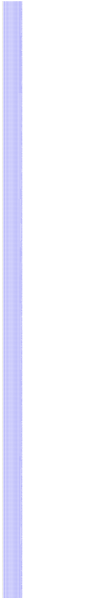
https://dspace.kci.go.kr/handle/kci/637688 (12, 219)
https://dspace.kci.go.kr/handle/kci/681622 (12, 514)
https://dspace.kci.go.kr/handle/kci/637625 (12, 209)
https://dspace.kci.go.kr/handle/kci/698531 (12, 3)
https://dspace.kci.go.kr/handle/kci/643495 (12, 450)
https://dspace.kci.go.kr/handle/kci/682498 (12, 588)
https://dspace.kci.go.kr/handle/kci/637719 (12, 226)
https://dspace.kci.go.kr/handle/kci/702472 (12, 128)
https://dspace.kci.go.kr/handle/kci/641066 (12, 310)
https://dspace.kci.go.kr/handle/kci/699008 (12, 65)
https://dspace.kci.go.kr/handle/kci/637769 (12, 237)
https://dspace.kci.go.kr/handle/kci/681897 (12, 565)
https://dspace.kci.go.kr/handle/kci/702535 (12, 154)
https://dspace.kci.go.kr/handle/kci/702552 (12, 162)
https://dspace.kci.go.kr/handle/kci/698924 (12, 59)
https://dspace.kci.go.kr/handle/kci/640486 (12, 275)
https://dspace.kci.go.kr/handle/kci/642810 (12, 371)
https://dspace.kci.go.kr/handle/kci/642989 (12, 400)
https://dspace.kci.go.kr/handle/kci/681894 (12, 564)
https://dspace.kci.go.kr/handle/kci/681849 (12, 553)
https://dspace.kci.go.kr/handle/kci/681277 (12, 474)
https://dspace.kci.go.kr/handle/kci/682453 (12, 581)
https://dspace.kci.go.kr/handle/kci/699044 (12, 74)
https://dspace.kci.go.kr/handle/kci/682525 (12, 592)
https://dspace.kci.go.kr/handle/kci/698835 (12, 42)
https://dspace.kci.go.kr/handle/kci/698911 (12, 56)
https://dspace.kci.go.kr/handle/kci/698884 (12, 51)
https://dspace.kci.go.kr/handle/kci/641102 (12, 315)
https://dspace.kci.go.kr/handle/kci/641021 (12, 304)
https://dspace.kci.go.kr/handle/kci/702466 (12, 126)
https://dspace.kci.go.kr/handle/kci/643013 (12, 406)
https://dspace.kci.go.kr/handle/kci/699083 (12, 85)
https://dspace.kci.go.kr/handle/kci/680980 (12, 460)
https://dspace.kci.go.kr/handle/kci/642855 (12, 377)
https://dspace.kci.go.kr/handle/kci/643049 (12, 414)
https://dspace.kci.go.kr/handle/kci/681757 (12, 536)
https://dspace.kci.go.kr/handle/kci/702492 (12, 138)
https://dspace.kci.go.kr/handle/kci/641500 (12, 361)
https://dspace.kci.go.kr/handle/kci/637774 (12, 239)
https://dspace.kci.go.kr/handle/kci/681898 (12, 566)
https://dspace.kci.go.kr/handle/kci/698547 (12, 5)
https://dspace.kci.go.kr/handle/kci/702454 (12, 120)
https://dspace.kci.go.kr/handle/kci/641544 (12, 367)
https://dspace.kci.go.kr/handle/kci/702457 (12, 122)
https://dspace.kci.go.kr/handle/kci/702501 (12, 142)
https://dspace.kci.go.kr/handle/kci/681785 (12, 541)
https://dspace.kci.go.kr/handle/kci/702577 (12, 171)
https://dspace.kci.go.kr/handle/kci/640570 (12, 298)
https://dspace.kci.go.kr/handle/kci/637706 (12, 223)
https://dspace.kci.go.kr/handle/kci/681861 (12, 556)
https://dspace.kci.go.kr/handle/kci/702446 (12, 117)
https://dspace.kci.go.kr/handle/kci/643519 (12, 454)
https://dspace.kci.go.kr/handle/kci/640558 (12, 293)
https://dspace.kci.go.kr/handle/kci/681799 (12, 543)
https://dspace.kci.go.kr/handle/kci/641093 (12, 314)
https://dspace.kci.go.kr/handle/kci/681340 (12, 485)
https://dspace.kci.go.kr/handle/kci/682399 (12, 574)
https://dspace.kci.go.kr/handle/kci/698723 (12, 22)
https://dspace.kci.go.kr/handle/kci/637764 (12, 236)
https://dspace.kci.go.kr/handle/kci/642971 (12, 397)
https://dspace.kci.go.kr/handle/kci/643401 (12, 436)
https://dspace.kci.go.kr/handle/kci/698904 (12, 55)
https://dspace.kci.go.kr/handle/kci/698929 (12, 60)
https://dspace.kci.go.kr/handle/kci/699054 (12, 77)
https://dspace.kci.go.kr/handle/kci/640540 (12, 286)
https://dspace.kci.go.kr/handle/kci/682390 (12, 573)
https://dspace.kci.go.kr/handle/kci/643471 (12, 446)
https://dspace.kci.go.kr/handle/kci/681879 (12, 560)
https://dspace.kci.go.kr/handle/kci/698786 (12, 33)
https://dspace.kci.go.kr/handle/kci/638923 (12, 247)
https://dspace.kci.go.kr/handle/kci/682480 (12, 585)
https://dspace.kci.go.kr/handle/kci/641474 (12, 357)
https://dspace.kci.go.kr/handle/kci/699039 (12, 73)
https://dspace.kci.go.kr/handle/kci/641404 (12, 347)
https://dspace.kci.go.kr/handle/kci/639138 (12, 265)
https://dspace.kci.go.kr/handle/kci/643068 (12, 420)
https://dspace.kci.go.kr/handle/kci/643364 (12, 431)
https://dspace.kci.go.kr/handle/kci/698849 (12, 45)
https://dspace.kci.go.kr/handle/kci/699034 (12, 71)
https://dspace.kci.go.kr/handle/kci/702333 (12, 103)
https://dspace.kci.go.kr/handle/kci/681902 (12, 569)
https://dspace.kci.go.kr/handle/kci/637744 (12, 231)
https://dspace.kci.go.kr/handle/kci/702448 (12, 119)
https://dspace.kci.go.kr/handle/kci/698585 (12, 13)
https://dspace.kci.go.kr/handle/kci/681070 (12, 467)
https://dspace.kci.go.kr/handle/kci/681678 (12, 523)
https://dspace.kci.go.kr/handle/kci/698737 (12, 24)
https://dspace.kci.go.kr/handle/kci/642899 (12, 384)
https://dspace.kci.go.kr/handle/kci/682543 (12, 594)
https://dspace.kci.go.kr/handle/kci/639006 (12, 255)
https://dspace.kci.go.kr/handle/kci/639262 (12, 274)
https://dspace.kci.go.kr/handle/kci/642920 (12, 388)
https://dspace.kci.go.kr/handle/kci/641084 (12, 312)
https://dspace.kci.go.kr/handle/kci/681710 (12, 528)
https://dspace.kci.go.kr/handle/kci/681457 (12, 494)
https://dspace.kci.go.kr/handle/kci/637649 (12, 213)
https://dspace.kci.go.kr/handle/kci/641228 (12, 333)
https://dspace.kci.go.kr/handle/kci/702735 (12, 185)
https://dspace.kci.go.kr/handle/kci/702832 (12, 193)
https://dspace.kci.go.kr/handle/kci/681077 (12, 468)
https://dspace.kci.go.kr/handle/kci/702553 (12, 163)
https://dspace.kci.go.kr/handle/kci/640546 (12, 288)
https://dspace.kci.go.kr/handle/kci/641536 (12, 366)
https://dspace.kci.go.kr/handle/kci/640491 (12, 277)
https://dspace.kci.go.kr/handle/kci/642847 (12, 376)
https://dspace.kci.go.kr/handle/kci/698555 (12, 6)
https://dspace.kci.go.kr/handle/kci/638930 (12, 249)
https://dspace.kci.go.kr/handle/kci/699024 (12, 69)
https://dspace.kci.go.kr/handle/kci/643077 (12, 421)
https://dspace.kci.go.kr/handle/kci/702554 (12, 165)
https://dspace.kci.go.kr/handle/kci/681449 (12, 492)
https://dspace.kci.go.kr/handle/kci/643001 (12, 403)
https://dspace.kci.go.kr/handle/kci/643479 (12, 448)
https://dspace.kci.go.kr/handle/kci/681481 (12, 497)
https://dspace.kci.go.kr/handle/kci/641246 (12, 335)
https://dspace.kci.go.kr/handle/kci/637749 (12, 232)
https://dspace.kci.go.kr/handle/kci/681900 (12, 567)
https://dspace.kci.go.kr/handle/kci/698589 (12, 14)
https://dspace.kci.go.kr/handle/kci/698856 (12, 46)
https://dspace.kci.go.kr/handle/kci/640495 (12, 278)
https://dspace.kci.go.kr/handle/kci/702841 (12, 196)
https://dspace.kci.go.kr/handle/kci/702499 (12, 139)
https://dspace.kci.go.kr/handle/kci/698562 (12, 8)
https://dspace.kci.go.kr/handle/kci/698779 (12, 32)
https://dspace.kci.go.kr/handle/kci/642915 (12, 386)
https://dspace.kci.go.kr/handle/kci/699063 (12, 79)
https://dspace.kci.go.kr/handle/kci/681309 (12, 479)
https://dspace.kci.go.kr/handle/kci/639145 (12, 267)
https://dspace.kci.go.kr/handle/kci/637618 (12, 208)
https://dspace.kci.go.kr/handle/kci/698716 (12, 20)
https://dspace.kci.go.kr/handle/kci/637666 (12, 216)
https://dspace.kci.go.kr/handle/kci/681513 (12, 502)
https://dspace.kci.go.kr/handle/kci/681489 (12, 499)
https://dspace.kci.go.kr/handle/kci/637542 (12, 199)
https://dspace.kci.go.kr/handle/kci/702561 (12, 166)
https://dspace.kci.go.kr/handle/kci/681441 (12, 491)
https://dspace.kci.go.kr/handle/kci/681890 (12, 562)
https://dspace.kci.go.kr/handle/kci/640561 (12, 295)
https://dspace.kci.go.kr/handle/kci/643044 (12, 413)
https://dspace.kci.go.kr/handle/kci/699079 (12, 84)
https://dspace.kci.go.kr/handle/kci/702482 (12, 133)
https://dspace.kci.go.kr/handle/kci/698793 (12, 34)
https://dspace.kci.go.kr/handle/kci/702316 (12, 96)
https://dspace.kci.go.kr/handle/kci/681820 (12, 547)
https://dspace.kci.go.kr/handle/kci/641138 (12, 320)
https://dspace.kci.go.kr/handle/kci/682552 (12, 596)
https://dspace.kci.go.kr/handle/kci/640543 (12, 287)
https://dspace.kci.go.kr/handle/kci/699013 (12, 66)
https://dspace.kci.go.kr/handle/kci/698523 (12, 1)
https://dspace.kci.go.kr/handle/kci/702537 (12, 157)
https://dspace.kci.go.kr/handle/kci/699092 (12, 89)
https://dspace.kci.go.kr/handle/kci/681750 (12, 534)
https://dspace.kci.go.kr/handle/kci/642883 (12, 381)
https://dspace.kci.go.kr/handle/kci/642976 (12, 398)
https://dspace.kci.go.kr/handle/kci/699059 (12, 78)
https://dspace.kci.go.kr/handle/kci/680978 (12, 459)
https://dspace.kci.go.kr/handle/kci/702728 (12, 182)
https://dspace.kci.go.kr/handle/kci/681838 (12, 551)
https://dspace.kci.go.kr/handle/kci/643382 (12, 434)
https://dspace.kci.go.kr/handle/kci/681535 (12, 506)
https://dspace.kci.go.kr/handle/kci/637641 (12, 212)
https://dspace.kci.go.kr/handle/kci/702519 (12, 149)
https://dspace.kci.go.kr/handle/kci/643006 (12, 404)
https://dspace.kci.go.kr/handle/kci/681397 (12, 487)
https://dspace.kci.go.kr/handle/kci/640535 (12, 283)
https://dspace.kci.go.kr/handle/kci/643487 (12, 449)
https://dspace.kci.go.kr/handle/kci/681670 (12, 522)
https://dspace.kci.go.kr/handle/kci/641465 (12, 356)
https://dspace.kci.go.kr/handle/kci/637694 (12, 221)
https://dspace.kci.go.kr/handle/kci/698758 (12, 28)
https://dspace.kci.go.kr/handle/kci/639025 (12, 259)
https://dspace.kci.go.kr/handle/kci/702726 (12, 181)
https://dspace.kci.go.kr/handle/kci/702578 (12, 172)
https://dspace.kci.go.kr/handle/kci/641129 (12, 319)
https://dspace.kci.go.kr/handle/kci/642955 (12, 394)
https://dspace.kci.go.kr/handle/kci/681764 (12, 537)
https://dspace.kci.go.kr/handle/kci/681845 (12, 552)
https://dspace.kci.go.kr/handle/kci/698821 (12, 40)
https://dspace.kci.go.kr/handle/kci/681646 (12, 518)
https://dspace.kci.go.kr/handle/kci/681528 (12, 505)
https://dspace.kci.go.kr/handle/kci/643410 (12, 437)
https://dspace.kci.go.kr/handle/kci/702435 (12, 112)
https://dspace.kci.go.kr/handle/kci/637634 (12, 210)
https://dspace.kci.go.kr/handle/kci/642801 (12, 370)
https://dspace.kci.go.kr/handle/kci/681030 (12, 463)
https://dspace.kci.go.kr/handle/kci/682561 (12, 597)
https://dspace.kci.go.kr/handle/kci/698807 (12, 37)
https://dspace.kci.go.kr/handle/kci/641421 (12, 349)
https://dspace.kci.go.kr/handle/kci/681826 (12, 548)
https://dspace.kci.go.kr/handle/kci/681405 (12, 488)
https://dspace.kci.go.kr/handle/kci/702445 (12, 116)
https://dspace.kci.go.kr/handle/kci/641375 (12, 346)
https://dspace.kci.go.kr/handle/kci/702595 (12, 177)
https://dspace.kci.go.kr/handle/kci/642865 (12, 379)
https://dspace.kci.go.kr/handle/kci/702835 (12, 194)
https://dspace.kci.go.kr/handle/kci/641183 (12, 326)
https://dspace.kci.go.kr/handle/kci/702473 (12, 129)
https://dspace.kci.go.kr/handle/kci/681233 (12, 471)
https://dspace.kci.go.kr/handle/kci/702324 (12, 98)
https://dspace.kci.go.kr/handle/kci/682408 (12, 575)
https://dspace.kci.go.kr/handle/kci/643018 (12, 407)
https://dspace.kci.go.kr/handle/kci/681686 (12, 524)
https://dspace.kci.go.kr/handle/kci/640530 (12, 282)
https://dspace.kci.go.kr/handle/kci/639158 (12, 269)
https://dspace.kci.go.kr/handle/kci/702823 (12, 189)
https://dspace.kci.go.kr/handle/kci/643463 (12, 445)
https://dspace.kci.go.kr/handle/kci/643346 (12, 428)
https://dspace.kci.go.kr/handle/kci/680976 (12, 457)
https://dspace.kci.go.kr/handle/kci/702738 (12, 186)
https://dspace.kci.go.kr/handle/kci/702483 (12, 134)
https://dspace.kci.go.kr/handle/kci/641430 (12, 351)
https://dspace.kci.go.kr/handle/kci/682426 (12, 578)
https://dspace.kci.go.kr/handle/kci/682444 (12, 580)
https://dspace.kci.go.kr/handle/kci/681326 (12, 482)
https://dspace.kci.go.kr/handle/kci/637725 (12, 227)
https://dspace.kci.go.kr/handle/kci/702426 (12, 108)
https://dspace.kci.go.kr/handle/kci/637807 (12, 241)
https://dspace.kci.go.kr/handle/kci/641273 (12, 339)
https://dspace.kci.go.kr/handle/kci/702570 (12, 168)
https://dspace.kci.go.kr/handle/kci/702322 (12, 97)
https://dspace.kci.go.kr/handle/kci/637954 (12, 246)
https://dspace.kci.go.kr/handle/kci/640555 (12, 292)
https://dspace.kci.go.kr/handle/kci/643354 (12, 430)
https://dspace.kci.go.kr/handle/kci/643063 (12, 418)
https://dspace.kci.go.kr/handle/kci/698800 (12, 36)
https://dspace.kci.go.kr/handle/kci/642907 (12, 385)
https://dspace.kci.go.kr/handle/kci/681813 (12, 546)
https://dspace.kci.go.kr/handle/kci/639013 (12, 256)
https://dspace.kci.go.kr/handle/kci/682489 (12, 587)
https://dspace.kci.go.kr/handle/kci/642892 (12, 383)
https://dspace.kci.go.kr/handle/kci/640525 (12, 281)
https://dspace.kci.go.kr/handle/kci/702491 (12, 135)
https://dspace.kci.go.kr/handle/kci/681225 (12, 469)
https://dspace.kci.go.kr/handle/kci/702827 (12, 190)
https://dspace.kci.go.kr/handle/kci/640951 (12, 302)
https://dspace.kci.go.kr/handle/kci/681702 (12, 527)
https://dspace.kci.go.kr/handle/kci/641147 (12, 321)
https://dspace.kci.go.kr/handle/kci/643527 (12, 455)
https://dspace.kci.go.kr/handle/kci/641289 (12, 342)
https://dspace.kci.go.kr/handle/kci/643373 (12, 432)
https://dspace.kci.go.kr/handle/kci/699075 (12, 83)
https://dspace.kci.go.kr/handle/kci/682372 (12, 570)
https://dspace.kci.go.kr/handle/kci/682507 (12, 589)
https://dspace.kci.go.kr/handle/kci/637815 (12, 242)
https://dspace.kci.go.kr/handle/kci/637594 (12, 204)
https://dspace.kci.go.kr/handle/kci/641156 (12, 323)
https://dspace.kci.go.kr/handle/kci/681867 (12, 557)
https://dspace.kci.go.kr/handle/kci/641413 (12, 348)
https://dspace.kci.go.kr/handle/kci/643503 (12, 451)
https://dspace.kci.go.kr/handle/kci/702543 (12, 158)
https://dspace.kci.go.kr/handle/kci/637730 (12, 228)
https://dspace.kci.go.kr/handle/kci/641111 (12, 316)
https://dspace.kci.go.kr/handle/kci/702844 (12, 198)
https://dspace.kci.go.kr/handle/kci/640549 (12, 290)
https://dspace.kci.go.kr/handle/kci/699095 (12, 91)
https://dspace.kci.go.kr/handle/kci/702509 (12, 144)
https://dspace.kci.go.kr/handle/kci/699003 (12, 64)
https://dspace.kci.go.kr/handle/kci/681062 (12, 465)
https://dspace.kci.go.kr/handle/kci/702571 (12, 170)
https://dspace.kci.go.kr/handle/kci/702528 (12, 153)
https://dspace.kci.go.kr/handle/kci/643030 (12, 409)
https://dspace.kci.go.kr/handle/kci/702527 (12, 152)
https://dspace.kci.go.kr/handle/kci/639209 (12, 272)
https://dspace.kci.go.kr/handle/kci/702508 (12, 143)
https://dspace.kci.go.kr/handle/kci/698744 (12, 26)
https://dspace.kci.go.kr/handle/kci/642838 (12, 375)
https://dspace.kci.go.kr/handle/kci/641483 (12, 358)
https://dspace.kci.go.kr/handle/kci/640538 (12, 284)
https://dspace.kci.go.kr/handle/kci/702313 (12, 94)
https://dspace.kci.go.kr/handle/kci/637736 (12, 230)
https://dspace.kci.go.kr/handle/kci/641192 (12, 328)
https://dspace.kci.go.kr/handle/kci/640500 (12, 279)
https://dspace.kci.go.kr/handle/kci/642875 (12, 380)
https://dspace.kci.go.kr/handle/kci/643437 (12, 441)
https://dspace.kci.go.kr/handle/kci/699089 (12, 88)
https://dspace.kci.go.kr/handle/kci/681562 (12, 508)
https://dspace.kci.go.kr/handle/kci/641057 (12, 309)
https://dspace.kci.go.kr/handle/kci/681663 (12, 520)
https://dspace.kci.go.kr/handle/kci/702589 (12, 175)
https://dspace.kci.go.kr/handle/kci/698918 (12, 57)
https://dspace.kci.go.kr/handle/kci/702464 (12, 125)
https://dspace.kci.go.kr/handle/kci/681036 (12, 464)
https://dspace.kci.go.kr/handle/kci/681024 (12, 462)
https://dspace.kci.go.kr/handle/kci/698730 (12, 23)
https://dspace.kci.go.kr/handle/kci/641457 (12, 355)
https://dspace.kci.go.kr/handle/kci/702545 (12, 159)
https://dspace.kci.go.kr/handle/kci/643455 (12, 444)
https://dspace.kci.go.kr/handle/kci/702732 (12, 184)
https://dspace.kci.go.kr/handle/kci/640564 (12, 296)
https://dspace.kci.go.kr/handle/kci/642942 (12, 392)
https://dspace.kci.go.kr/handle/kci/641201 (12, 329)
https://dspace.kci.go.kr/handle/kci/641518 (12, 363)
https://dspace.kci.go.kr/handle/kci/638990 (12, 253)
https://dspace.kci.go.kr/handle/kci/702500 (12, 140)
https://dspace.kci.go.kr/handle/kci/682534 (12, 593)
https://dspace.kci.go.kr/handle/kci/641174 (12, 325)
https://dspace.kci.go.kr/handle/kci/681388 (12, 486)
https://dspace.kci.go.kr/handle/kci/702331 (12, 102)
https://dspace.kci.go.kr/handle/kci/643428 (12, 440)
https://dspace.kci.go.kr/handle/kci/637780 (12, 240)
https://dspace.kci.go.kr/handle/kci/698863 (12, 47)
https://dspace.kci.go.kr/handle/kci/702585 (12, 173)
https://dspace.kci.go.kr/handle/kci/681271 (12, 473)
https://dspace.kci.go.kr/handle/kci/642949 (12, 393)
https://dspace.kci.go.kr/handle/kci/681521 (12, 504)
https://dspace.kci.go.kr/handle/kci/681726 (12, 530)
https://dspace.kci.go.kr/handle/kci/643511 (12, 453)
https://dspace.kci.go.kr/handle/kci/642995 (12, 402)
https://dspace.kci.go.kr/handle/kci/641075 (12, 311)
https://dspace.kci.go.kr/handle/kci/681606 (12, 511)
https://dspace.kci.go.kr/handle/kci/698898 (12, 54)
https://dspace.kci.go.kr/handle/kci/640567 (12, 297)
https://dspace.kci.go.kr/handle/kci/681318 (12, 481)
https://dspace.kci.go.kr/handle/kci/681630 (12, 515)
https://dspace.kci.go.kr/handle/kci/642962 (12, 395)
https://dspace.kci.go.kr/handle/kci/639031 (12, 260)
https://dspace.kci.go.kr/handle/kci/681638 (12, 516)
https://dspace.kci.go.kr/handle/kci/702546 (12, 161)
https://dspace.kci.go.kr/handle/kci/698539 (12, 4)
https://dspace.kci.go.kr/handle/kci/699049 (12, 75)
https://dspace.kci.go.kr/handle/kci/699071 (12, 82)
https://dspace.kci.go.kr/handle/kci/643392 (12, 435)
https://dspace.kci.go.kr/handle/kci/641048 (12, 307)
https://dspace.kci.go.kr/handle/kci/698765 (12, 29)
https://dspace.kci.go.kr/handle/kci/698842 (12, 43)
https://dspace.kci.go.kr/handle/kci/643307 (12, 426)
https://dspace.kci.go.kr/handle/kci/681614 (12, 513)
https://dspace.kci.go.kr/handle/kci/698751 (12, 27)
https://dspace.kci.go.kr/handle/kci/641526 (12, 365)
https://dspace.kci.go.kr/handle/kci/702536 (12, 156)
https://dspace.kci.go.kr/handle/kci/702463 (12, 124)
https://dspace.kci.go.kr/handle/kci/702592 (12, 176)
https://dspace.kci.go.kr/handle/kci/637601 (12, 205)
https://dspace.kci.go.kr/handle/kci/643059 (12, 417)
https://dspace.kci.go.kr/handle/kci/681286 (12, 476)
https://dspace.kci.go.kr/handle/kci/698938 (12, 63)
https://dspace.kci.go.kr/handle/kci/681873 (12, 559)
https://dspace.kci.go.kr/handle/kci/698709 (12, 19)
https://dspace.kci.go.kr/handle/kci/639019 (12, 258)
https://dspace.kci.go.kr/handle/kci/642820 (12, 372)
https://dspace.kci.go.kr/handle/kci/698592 (12, 15)
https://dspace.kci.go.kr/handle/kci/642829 (12, 374)
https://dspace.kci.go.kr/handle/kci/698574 (12, 10)
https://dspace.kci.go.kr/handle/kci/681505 (12, 501)
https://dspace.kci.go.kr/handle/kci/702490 (12, 136)
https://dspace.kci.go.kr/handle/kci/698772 (12, 31)
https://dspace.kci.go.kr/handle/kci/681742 (12, 533)
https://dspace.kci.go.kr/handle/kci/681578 (12, 510)
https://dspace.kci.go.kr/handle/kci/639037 (12, 261)
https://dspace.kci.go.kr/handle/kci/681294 (12, 477)
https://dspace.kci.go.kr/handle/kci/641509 (12, 362)
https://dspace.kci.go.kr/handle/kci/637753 (12, 233)
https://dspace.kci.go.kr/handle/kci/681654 (12, 519)
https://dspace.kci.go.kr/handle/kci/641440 (12, 352)
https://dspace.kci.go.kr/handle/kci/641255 (12, 337)
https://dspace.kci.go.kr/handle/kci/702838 (12, 195)
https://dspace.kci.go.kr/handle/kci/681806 (12, 545)
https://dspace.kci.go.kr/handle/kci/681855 (12, 555)
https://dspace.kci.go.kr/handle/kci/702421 (12, 106)
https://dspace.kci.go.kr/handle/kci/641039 (12, 306)
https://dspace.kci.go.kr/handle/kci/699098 (12, 92)
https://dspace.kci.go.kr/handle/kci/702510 (12, 145)
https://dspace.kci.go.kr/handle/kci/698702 (12, 18)
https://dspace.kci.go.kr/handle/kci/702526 (12, 151)
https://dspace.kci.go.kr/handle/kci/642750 (12, 369)
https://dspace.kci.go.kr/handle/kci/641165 (12, 324)
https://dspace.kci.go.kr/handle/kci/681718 (12, 529)
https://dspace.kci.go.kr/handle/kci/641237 (12, 334)
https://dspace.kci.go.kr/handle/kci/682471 (12, 584)
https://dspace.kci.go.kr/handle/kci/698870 (12, 49)
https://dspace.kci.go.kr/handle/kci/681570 (12, 509)
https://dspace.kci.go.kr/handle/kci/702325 (12, 100)
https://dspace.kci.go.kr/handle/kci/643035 (12, 411)
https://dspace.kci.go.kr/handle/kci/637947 (12, 245)
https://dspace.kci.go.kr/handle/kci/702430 (12, 111)
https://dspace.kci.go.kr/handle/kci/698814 (12, 38)
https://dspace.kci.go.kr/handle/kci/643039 (12, 412)
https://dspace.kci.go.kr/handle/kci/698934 (12, 61)
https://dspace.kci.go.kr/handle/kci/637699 (12, 222)
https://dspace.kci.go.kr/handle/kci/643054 (12, 416)
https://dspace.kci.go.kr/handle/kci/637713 (12, 224)
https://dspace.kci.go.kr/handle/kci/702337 (12, 105)
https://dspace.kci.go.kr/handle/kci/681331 (12, 483)
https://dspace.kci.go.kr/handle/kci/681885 (12, 561)
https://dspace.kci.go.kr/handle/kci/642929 (12, 389)
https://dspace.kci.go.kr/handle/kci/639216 (12, 273)
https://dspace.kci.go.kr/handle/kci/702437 (12, 114)
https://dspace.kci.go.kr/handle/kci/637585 (12, 203)
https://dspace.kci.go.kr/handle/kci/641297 (12, 343)
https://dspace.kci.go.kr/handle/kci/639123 (12, 263)
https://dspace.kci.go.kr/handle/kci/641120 (12, 318)
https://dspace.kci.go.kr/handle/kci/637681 (12, 218)
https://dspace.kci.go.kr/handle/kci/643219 (12, 425)
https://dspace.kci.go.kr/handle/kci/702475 (12, 130)
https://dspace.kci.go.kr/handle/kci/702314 (12, 93)
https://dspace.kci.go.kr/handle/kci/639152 (12, 268)
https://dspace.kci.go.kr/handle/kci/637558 (12, 202)
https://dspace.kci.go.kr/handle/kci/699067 (12, 80)
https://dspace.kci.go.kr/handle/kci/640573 (12, 300)
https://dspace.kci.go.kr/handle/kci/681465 (12, 495)
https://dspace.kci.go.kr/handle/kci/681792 (12, 542)
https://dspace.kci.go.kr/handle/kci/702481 (12, 131)
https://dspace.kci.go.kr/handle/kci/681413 (12, 490)
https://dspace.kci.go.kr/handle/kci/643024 (12, 408)
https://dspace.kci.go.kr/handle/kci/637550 (12, 200)
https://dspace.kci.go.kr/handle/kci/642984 (12, 399)
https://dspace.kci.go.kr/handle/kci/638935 (12, 250)
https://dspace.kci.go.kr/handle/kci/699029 (12, 70)
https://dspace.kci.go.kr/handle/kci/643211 (12, 423)
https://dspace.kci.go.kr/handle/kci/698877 (12, 50)
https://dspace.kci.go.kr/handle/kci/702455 (12, 121)
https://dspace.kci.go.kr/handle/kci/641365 (12, 344)
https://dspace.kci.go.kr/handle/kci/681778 (12, 539)
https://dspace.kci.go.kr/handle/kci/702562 (12, 167)
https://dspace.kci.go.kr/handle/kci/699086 (12, 87)
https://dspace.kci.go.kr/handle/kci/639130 (12, 264)
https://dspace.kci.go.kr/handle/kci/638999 (12, 254)
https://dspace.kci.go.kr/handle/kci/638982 (12, 251)
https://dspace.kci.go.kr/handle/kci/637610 (12, 207)
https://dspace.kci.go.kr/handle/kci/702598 (12, 179)
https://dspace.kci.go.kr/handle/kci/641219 (12, 332)
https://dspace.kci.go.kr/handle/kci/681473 (12, 496)
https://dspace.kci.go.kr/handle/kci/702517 (12, 147)
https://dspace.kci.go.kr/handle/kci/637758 (12, 235)
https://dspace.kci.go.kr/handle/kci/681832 (12, 550)
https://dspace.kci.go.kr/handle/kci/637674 (12, 217)
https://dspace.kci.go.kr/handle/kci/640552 (12, 291)
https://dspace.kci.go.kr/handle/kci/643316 (12, 427)
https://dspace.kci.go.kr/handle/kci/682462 (12, 583)
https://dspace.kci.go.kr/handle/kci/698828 (12, 41)
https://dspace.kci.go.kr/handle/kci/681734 (12, 532)
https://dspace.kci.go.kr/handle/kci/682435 (12, 579)
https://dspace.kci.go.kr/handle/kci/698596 (12, 17)
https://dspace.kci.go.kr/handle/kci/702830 (12, 191)
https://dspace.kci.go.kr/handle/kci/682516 (12, 590)
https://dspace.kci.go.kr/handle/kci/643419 (12, 439)
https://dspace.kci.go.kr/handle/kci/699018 (12, 68)
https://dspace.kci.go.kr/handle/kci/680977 (12, 458)
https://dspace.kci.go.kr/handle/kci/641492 (12, 360)
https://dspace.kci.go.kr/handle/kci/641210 (12, 330)
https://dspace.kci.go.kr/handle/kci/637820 (12, 244)
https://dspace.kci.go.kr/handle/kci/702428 (12, 110)
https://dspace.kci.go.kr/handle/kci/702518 (12, 148)
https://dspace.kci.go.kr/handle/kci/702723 (12, 180)
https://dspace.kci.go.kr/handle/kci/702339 (12, 107)
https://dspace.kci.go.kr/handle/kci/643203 (12, 422)
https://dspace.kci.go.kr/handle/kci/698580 (12, 12)
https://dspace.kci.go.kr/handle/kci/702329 (12, 101)
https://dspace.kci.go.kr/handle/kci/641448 (12, 353)
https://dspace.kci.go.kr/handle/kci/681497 (12, 500)
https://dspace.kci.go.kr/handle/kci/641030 (12, 305)
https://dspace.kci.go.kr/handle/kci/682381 (12, 571)
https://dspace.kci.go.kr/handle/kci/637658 (12, 214)
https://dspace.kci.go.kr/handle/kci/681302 (12, 478)
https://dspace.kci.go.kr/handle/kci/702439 (12, 115)
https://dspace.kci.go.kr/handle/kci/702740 (12, 187)
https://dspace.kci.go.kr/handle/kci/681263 (12, 472)
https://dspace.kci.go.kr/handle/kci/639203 (12, 270)
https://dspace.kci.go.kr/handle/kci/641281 (12, 341)
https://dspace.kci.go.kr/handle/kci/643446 (12, 443)
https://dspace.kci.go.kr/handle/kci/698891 (12, 52)
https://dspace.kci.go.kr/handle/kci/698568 (12, 9)
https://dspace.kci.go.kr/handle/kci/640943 (12, 301)
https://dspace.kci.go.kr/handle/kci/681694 (12, 525)
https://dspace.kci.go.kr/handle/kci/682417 (12, 576)
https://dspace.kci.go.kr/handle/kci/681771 (12, 538)
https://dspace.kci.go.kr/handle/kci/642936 (12, 390)
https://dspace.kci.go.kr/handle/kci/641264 (12, 338)
